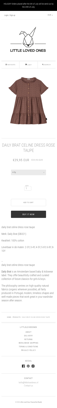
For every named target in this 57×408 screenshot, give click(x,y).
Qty (27, 186)
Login (6, 15)
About (28, 332)
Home (9, 317)
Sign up (12, 15)
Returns (28, 339)
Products (16, 317)
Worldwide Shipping (28, 343)
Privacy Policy (28, 350)
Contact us (28, 385)
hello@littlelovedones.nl (28, 382)
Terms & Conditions (28, 347)
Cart (29, 65)
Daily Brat (6, 271)
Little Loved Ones (25, 402)
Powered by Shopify (36, 402)
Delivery (28, 336)
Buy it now (28, 214)
